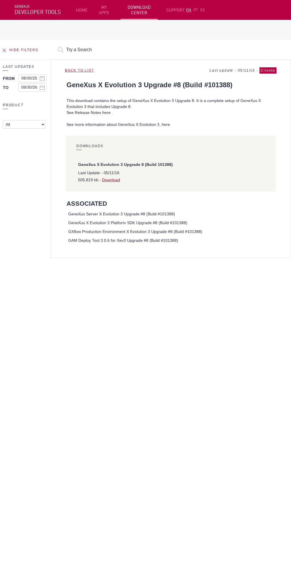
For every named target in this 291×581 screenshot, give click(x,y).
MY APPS (104, 10)
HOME (82, 10)
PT (196, 10)
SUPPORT (175, 10)
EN (188, 10)
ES (202, 10)
